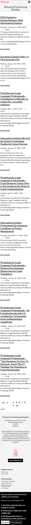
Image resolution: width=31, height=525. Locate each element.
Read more (5, 50)
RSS (3, 409)
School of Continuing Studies (15, 8)
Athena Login (4, 473)
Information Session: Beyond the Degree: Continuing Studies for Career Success (15, 141)
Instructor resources (6, 483)
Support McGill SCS (15, 460)
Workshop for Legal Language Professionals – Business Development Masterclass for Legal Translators (13, 268)
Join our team (4, 488)
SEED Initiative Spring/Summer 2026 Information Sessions (11, 20)
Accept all (5, 522)
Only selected (16, 522)
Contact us (15, 426)
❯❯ (17, 405)
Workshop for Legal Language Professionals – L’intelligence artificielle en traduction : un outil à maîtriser (14, 99)
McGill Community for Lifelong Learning (6, 485)
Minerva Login (4, 472)
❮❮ (3, 402)
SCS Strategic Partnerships (8, 481)
